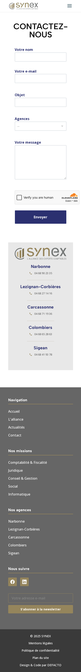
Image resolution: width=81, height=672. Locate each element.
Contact (14, 435)
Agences (22, 118)
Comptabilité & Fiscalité (27, 462)
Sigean (13, 553)
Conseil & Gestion (22, 478)
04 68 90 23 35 (43, 273)
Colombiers (17, 545)
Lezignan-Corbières (24, 529)
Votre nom (24, 49)
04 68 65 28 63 (43, 334)
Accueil (14, 411)
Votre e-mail (26, 71)
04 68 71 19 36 (43, 314)
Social (13, 486)
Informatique (19, 494)
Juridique (15, 470)
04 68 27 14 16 (43, 293)
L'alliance (15, 419)
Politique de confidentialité (40, 650)
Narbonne (16, 521)
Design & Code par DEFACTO (40, 665)
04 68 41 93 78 (43, 354)
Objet (20, 95)
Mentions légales (41, 643)
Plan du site (40, 658)
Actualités (16, 427)
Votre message (28, 142)
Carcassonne (18, 537)
